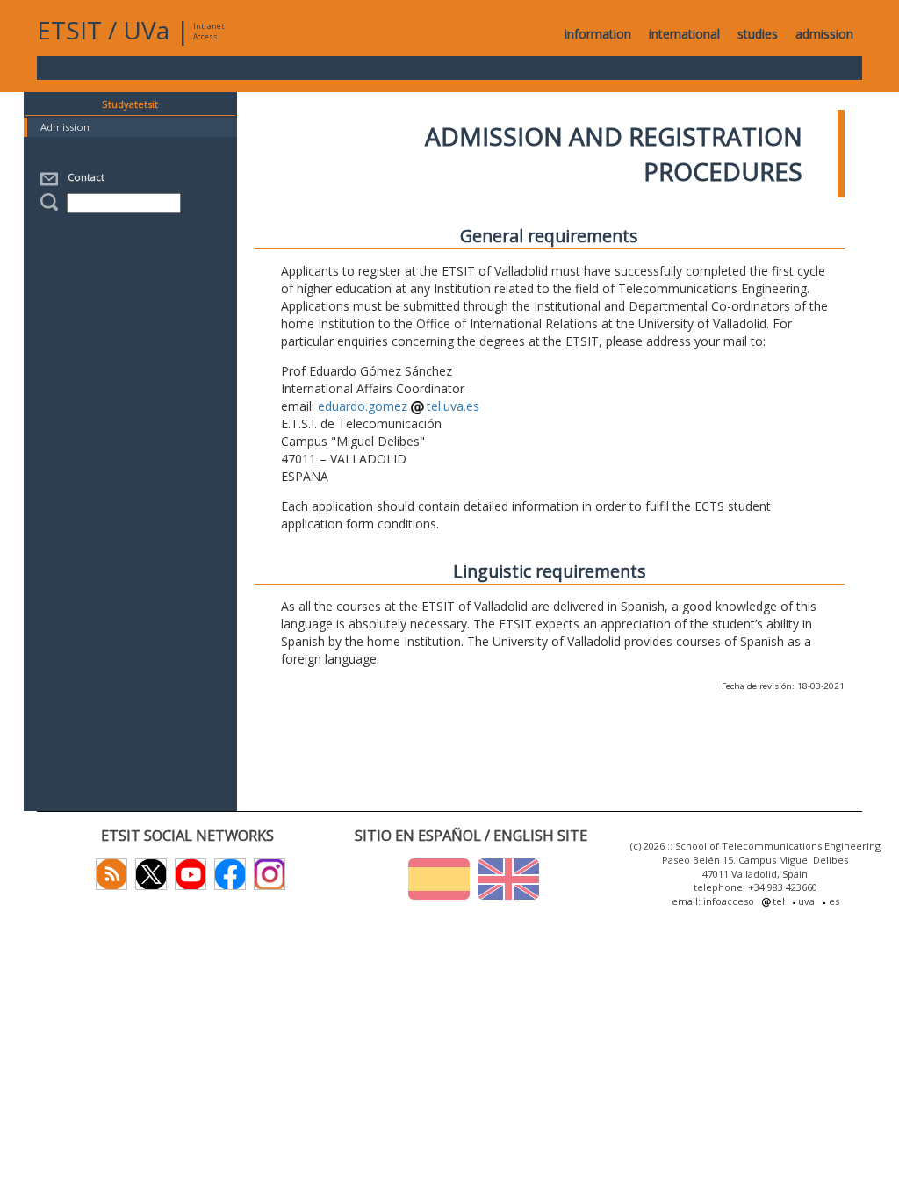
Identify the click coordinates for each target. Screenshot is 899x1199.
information (598, 33)
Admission (65, 126)
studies (757, 33)
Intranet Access (208, 31)
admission (824, 33)
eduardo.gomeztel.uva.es (399, 406)
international (684, 33)
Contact (83, 176)
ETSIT (69, 30)
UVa (146, 30)
